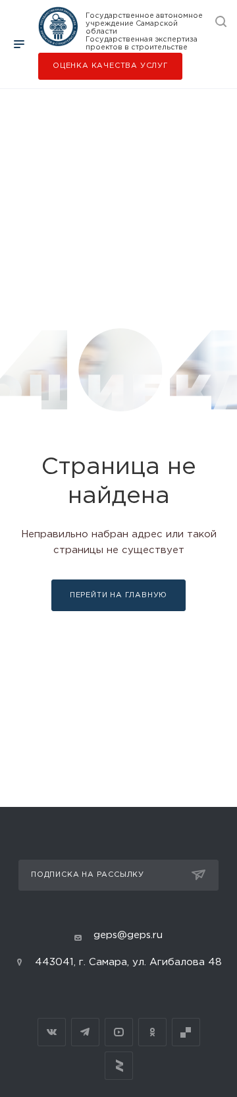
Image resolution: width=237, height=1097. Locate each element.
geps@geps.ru (128, 935)
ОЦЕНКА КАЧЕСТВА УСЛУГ (110, 66)
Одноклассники (152, 1032)
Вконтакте (52, 1032)
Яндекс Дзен (119, 1066)
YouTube (119, 1032)
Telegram (85, 1032)
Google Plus (186, 1032)
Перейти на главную (118, 595)
